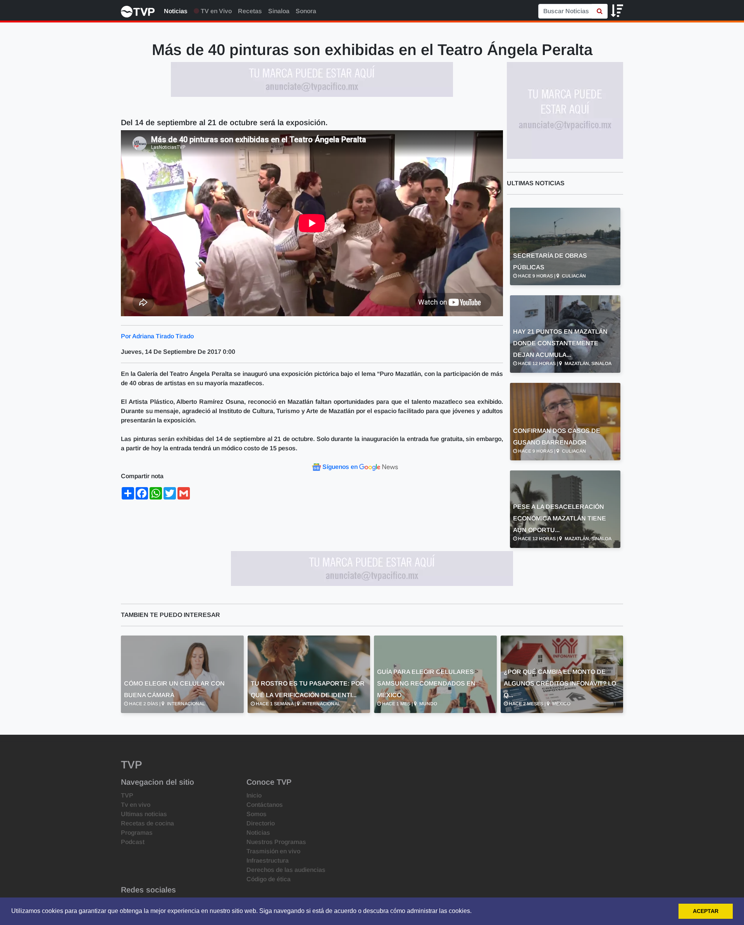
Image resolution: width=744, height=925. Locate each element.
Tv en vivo (135, 804)
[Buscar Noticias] (600, 11)
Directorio (260, 823)
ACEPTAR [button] (705, 911)
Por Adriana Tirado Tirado (157, 336)
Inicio (254, 795)
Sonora (306, 11)
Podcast (133, 842)
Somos (256, 814)
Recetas (250, 11)
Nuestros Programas (276, 842)
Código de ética (268, 879)
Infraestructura (267, 860)
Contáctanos (264, 804)
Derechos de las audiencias (286, 869)
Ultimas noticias (144, 814)
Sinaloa (278, 11)
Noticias (176, 11)
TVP (127, 795)
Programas (137, 832)
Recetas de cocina (147, 823)
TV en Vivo (215, 11)
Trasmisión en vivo (273, 851)
